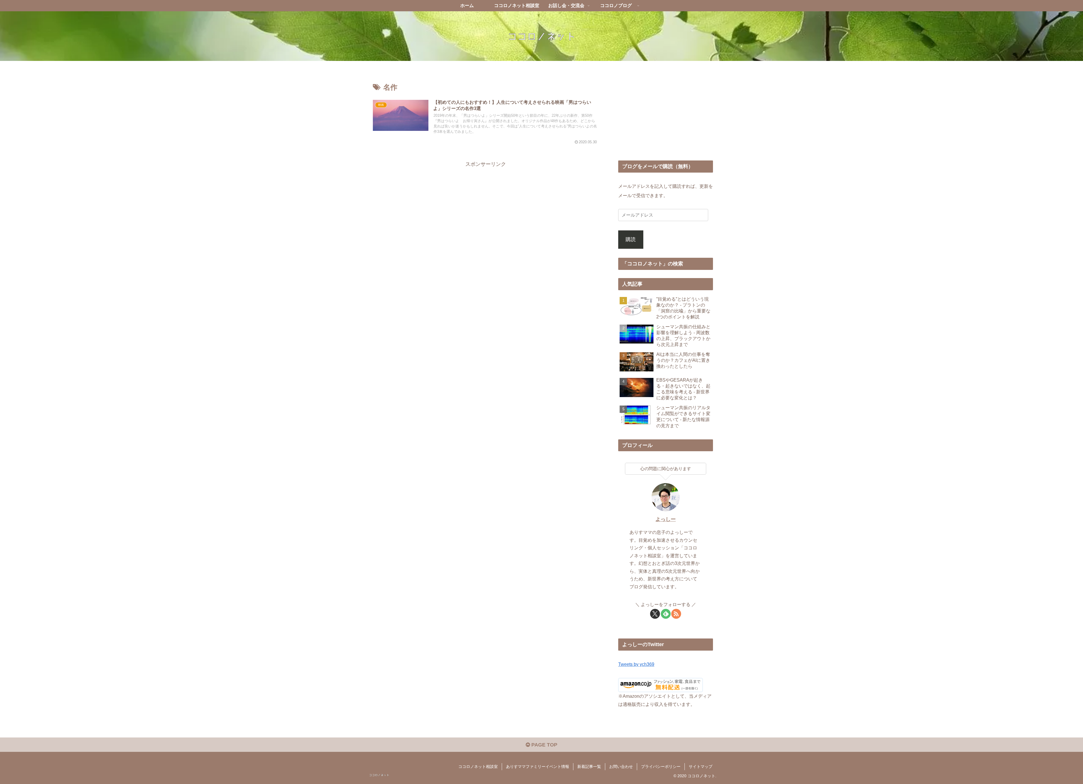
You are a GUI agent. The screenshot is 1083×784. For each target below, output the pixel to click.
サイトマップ (700, 766)
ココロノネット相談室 (478, 766)
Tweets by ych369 (636, 664)
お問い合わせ (621, 766)
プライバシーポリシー (661, 766)
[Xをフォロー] (655, 614)
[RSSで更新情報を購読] (676, 614)
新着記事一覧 (589, 766)
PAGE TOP (543, 745)
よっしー (665, 519)
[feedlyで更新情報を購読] (666, 614)
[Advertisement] (485, 208)
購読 (631, 239)
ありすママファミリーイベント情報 (537, 766)
